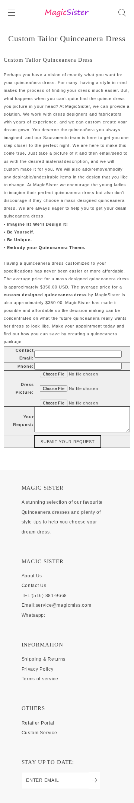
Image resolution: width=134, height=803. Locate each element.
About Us (32, 575)
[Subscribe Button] (94, 780)
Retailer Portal (38, 723)
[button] (11, 12)
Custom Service (39, 732)
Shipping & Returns (44, 659)
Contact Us (34, 585)
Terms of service (40, 678)
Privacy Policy (38, 669)
